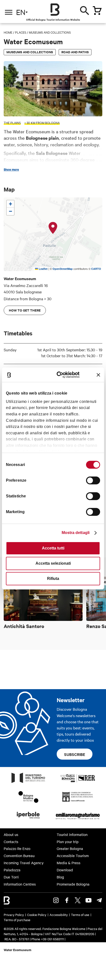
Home (8, 32)
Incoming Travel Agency (24, 862)
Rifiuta (53, 578)
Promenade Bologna (73, 884)
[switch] (93, 480)
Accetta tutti (53, 548)
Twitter (78, 900)
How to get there (25, 310)
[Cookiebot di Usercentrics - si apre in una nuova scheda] (59, 374)
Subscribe (74, 754)
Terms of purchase (17, 919)
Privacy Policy (14, 914)
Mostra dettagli (76, 533)
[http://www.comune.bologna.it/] (28, 820)
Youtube (88, 900)
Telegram (99, 900)
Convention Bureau (19, 855)
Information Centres (20, 884)
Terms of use (80, 914)
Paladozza (12, 869)
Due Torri (11, 877)
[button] (53, 228)
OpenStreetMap (63, 269)
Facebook (67, 900)
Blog (60, 877)
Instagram (56, 900)
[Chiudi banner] (98, 375)
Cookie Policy (36, 914)
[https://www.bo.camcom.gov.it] (77, 801)
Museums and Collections (50, 32)
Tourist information (72, 834)
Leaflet (43, 269)
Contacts (11, 841)
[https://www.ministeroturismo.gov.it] (28, 782)
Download (65, 869)
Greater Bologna (70, 848)
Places (20, 32)
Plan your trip (68, 841)
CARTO (96, 269)
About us (11, 834)
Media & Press (68, 862)
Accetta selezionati (53, 563)
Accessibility (59, 914)
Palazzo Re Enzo (17, 848)
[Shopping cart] (97, 10)
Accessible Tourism (73, 855)
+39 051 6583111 (53, 939)
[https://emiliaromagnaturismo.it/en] (77, 820)
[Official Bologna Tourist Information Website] (55, 9)
